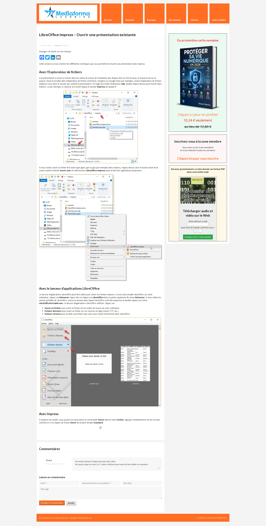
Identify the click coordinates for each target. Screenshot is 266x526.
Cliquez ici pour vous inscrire (198, 158)
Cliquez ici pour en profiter (198, 114)
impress (66, 45)
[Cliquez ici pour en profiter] (198, 109)
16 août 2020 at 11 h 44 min (55, 464)
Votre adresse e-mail (198, 221)
